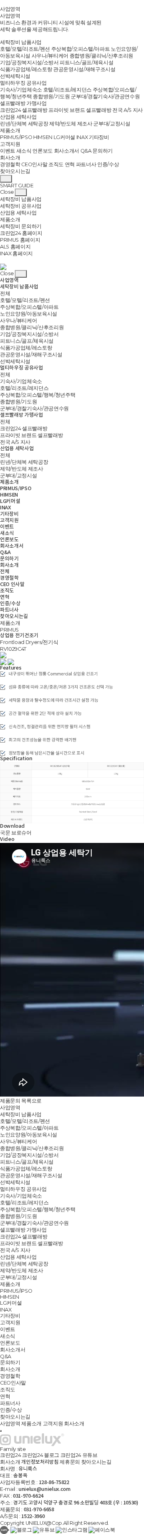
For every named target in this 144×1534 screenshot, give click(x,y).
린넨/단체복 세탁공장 (24, 124)
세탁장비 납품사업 (21, 42)
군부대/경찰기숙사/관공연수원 (105, 96)
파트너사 (86, 164)
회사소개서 (66, 151)
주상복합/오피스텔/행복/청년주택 (37, 395)
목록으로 (31, 1101)
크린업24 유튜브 (79, 1455)
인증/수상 (108, 164)
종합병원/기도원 (51, 96)
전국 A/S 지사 (127, 110)
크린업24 (10, 1455)
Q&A (86, 151)
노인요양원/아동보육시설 (28, 314)
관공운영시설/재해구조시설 (84, 69)
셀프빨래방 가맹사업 (23, 103)
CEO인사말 (34, 164)
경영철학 (10, 164)
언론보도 (42, 151)
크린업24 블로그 (40, 1455)
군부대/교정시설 (111, 124)
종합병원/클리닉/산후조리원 (101, 56)
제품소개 (10, 130)
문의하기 (102, 151)
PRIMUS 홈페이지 (20, 240)
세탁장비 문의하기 (21, 226)
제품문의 (10, 1101)
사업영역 (10, 9)
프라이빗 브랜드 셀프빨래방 (79, 110)
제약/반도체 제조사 (70, 124)
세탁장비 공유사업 (21, 206)
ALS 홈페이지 (15, 247)
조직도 (56, 164)
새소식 (24, 151)
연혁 (70, 164)
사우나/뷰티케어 (50, 56)
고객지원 (10, 144)
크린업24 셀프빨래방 (23, 110)
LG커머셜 (64, 137)
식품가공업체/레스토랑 (26, 69)
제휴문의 (70, 1462)
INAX (82, 137)
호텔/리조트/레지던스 (67, 90)
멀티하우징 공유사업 (23, 83)
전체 (5, 293)
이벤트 (7, 151)
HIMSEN (42, 137)
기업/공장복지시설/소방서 (29, 63)
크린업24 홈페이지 (21, 233)
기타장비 (99, 137)
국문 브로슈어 (16, 833)
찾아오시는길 (15, 171)
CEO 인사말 (12, 585)
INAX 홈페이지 (16, 253)
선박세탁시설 (15, 76)
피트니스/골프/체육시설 (86, 63)
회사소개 (10, 158)
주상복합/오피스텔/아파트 (80, 49)
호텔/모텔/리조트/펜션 (25, 49)
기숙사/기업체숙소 (21, 90)
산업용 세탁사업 (18, 117)
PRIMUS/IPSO (16, 137)
